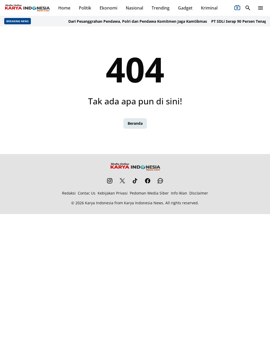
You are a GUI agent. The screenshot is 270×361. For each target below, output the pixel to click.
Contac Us (86, 193)
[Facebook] (147, 180)
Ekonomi (108, 8)
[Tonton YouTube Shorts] (237, 8)
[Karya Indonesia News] (27, 8)
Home (64, 8)
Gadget (185, 8)
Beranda (135, 123)
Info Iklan (179, 193)
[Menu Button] (260, 8)
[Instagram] (109, 180)
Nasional (134, 8)
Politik (85, 8)
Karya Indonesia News (143, 202)
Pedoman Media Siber (149, 193)
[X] (122, 180)
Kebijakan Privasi (113, 193)
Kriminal (209, 8)
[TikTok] (135, 180)
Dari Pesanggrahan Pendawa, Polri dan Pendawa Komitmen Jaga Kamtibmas (135, 21)
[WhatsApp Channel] (160, 180)
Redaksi (69, 193)
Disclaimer (198, 193)
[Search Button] (248, 8)
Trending (161, 8)
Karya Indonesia (99, 202)
